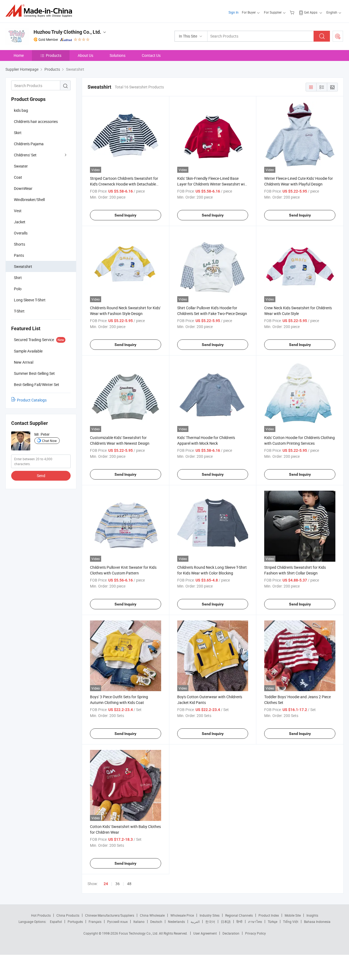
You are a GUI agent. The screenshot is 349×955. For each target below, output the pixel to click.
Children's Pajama (29, 143)
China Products (67, 915)
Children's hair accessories (36, 121)
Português (75, 921)
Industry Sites (209, 915)
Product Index (268, 915)
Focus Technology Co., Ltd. (139, 933)
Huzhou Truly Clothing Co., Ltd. (67, 32)
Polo (18, 288)
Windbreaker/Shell (29, 199)
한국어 (210, 921)
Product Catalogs (32, 400)
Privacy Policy (255, 933)
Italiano (139, 921)
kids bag (21, 110)
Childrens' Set (25, 154)
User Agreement (205, 933)
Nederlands (176, 921)
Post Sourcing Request (338, 36)
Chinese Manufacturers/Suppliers (109, 915)
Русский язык (117, 921)
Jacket (19, 221)
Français (95, 921)
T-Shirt (19, 311)
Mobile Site (293, 915)
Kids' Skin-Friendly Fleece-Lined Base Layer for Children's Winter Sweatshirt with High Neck (212, 184)
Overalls (21, 233)
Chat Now (49, 440)
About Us (85, 55)
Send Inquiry (125, 215)
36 (117, 883)
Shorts (19, 244)
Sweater (21, 166)
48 (129, 883)
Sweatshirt (23, 266)
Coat (18, 177)
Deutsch (156, 921)
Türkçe (272, 921)
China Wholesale (152, 915)
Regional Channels (239, 915)
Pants (19, 255)
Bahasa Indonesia (317, 921)
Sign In (233, 12)
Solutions (117, 55)
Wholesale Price (182, 915)
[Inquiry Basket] (293, 12)
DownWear (23, 188)
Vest (18, 210)
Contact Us (151, 55)
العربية (195, 921)
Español (56, 921)
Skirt (18, 132)
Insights (312, 915)
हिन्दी (239, 921)
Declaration (230, 933)
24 (106, 884)
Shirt (18, 277)
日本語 (226, 921)
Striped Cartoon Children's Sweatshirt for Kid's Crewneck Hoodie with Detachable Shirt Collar (124, 184)
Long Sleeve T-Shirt (30, 299)
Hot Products (41, 915)
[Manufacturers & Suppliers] (40, 10)
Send (41, 475)
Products (53, 55)
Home (19, 55)
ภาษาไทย (255, 921)
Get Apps (310, 12)
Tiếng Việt (290, 921)
